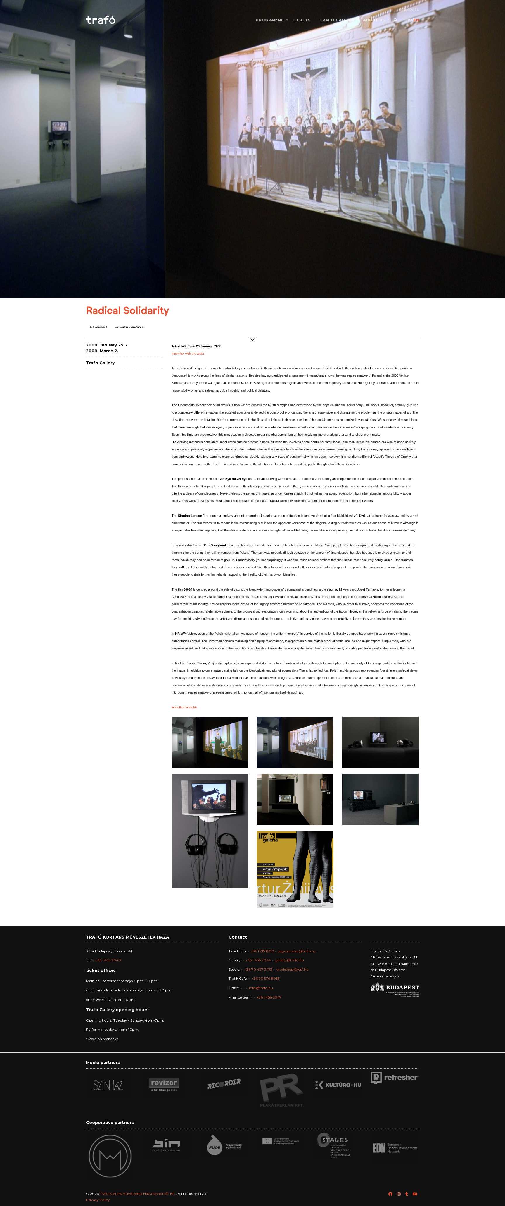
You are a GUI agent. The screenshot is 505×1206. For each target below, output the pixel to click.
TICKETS (302, 20)
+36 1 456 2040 (108, 960)
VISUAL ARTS (99, 327)
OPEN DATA (409, 10)
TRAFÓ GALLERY (336, 20)
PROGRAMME (270, 20)
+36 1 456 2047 (269, 997)
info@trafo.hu (261, 988)
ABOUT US (374, 20)
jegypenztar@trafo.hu (297, 951)
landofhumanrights (185, 707)
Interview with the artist (188, 353)
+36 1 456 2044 (258, 960)
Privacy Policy (98, 1200)
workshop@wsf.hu (292, 969)
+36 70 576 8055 (265, 978)
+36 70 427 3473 (258, 969)
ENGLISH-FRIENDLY (129, 327)
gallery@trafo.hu (289, 960)
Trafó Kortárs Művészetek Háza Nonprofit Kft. (138, 1193)
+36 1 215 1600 (262, 951)
